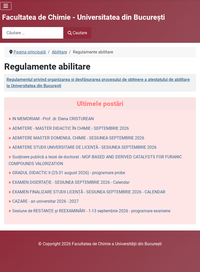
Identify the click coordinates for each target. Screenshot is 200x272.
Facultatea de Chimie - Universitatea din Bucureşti (83, 17)
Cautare (80, 32)
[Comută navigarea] (5, 6)
